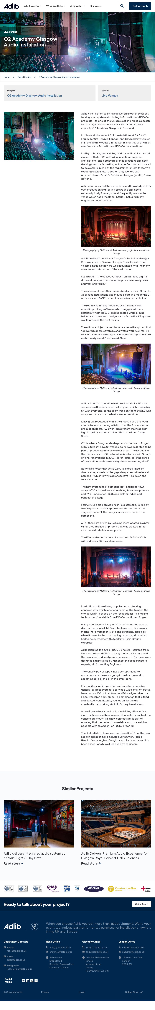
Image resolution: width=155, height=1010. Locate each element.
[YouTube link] (23, 980)
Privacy (45, 992)
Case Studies (24, 77)
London (114, 138)
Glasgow (114, 128)
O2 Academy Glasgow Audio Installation (59, 77)
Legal (81, 992)
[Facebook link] (36, 980)
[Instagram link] (31, 980)
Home (7, 77)
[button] (32, 6)
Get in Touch (140, 6)
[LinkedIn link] (27, 980)
